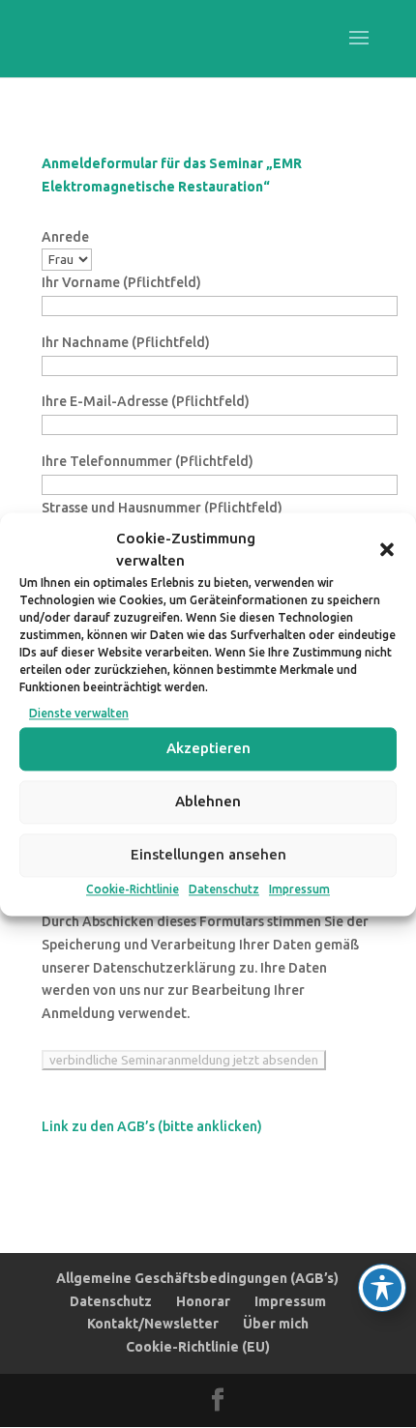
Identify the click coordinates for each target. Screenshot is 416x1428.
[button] (387, 550)
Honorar (203, 1301)
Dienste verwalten (79, 714)
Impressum (299, 889)
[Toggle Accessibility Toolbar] (382, 1288)
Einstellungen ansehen (208, 855)
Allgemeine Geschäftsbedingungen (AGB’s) (197, 1278)
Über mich (276, 1323)
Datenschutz (224, 889)
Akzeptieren (208, 749)
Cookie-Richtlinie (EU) (198, 1347)
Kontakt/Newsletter (153, 1323)
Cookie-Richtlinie (132, 889)
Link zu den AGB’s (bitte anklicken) (152, 1126)
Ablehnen (208, 802)
